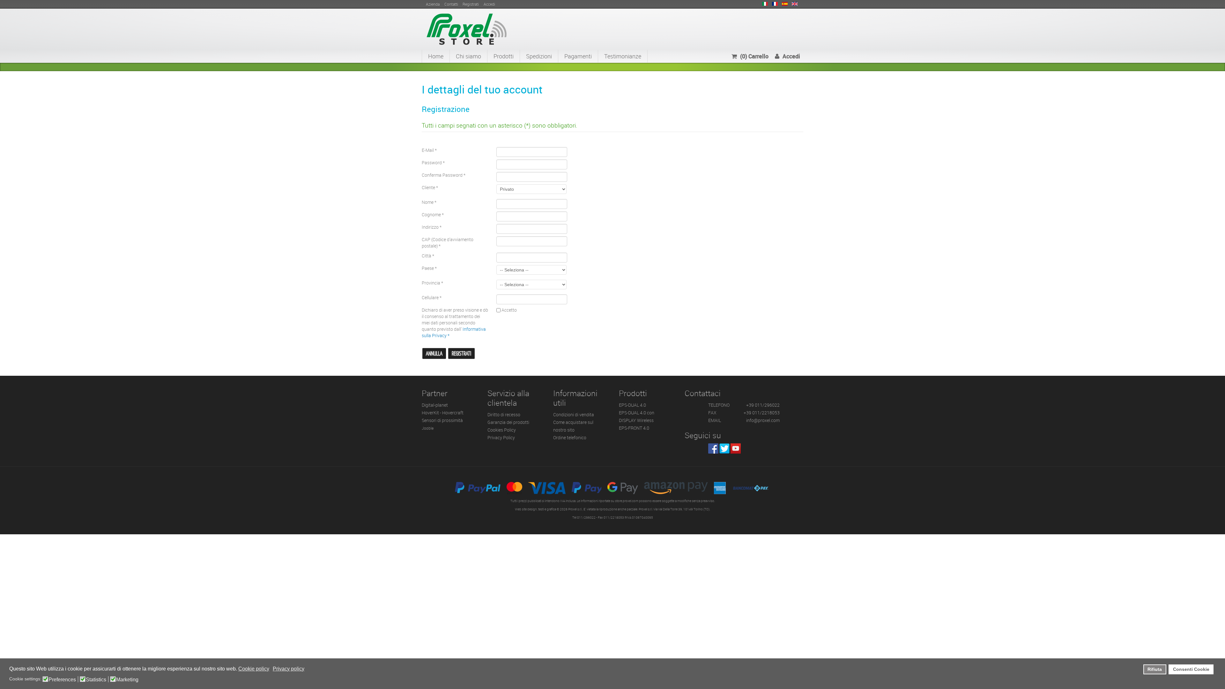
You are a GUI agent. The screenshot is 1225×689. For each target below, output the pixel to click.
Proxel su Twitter (724, 448)
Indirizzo (432, 227)
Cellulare (432, 297)
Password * (433, 162)
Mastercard (514, 488)
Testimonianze (622, 56)
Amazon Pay (676, 488)
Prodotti (504, 56)
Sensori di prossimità (442, 420)
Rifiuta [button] (1154, 669)
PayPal (478, 488)
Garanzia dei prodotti (508, 422)
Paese (429, 268)
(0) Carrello (754, 56)
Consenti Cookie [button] (1191, 669)
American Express (720, 488)
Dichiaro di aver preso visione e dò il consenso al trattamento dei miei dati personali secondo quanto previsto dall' (455, 322)
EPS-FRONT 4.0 (634, 428)
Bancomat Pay (751, 488)
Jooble (428, 428)
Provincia (432, 283)
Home (435, 56)
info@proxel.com (763, 420)
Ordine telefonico (569, 437)
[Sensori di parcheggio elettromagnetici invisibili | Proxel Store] (467, 28)
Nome (429, 202)
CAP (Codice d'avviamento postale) (447, 242)
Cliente (430, 187)
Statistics (96, 679)
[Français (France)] (775, 4)
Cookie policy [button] (253, 668)
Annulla (434, 354)
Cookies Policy (501, 430)
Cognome (433, 214)
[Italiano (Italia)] (765, 4)
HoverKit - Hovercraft (443, 413)
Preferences (62, 679)
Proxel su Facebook (713, 448)
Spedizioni (539, 56)
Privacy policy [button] (288, 668)
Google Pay (622, 488)
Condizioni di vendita (573, 414)
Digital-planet (435, 405)
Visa (547, 488)
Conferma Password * (443, 175)
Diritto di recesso (503, 414)
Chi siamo (468, 56)
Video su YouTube (736, 448)
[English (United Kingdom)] (795, 4)
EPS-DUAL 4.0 (632, 405)
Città (428, 256)
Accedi (791, 56)
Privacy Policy (501, 437)
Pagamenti (578, 56)
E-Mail (429, 150)
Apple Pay (586, 488)
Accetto (509, 310)
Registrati (461, 354)
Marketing (127, 679)
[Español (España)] (785, 4)
